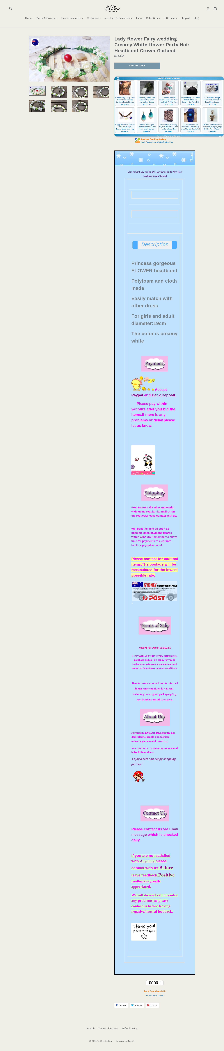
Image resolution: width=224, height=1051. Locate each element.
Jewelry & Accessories (119, 17)
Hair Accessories (73, 17)
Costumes (94, 17)
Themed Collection (149, 17)
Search (91, 1028)
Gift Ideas (171, 17)
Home (28, 17)
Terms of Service (108, 1028)
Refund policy (129, 1028)
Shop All (185, 17)
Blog (196, 17)
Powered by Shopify (125, 1041)
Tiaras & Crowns (47, 17)
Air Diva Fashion (104, 1041)
